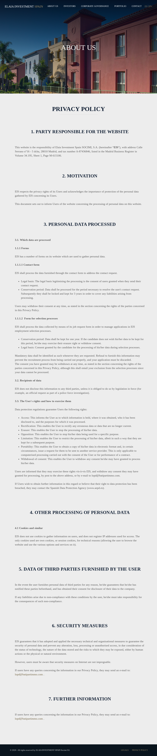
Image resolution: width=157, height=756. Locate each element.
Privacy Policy (140, 750)
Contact (137, 6)
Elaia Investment (19, 6)
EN (150, 6)
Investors (70, 6)
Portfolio (120, 6)
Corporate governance (95, 6)
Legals (125, 750)
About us (52, 6)
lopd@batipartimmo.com (29, 674)
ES (146, 6)
